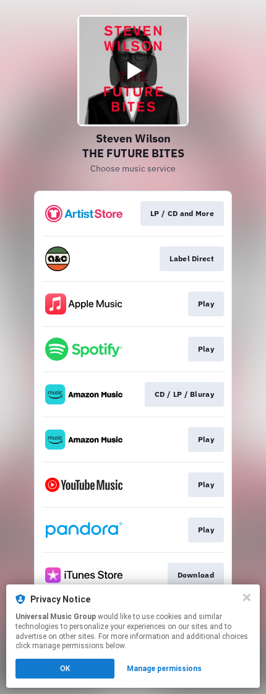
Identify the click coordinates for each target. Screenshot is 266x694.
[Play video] (133, 70)
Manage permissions (164, 668)
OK (65, 668)
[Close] (247, 597)
